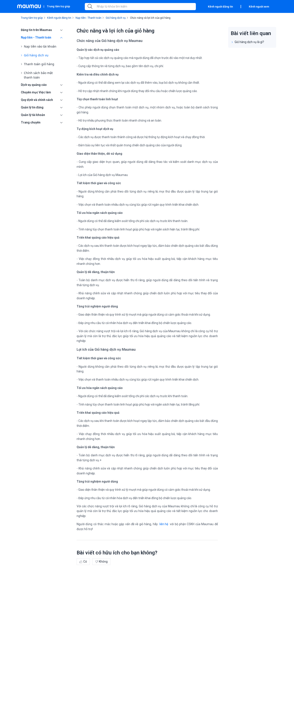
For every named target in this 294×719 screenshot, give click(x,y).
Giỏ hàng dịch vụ (36, 55)
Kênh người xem (259, 6)
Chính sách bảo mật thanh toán (38, 75)
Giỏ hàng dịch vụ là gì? (249, 42)
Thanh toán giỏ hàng (39, 64)
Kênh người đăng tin (220, 6)
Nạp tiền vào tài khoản (40, 46)
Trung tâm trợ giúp (58, 6)
